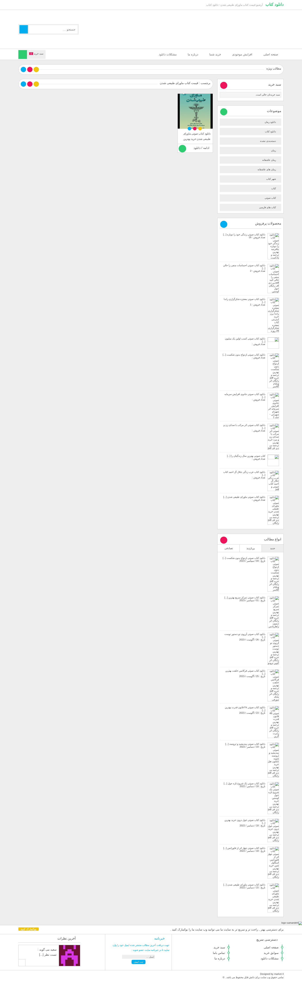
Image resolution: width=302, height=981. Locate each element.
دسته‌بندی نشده (268, 141)
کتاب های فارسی (267, 207)
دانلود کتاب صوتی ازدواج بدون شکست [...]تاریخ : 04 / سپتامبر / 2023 (244, 559)
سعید (53, 949)
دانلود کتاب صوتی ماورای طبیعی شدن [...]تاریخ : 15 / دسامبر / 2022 (244, 886)
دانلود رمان (270, 122)
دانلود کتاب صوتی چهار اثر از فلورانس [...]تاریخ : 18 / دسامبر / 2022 (244, 849)
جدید (272, 548)
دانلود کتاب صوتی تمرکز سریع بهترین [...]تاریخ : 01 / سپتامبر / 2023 (244, 599)
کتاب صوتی (270, 198)
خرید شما (215, 54)
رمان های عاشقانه (267, 169)
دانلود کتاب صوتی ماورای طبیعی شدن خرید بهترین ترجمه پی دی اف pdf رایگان (195, 139)
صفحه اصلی (270, 54)
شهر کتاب (271, 179)
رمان (273, 150)
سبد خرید (219, 947)
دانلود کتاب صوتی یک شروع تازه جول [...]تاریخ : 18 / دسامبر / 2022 (244, 785)
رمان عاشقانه (269, 160)
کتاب (273, 188)
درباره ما (193, 54)
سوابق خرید (271, 953)
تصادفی (228, 548)
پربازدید (251, 548)
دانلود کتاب (275, 4)
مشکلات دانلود (168, 54)
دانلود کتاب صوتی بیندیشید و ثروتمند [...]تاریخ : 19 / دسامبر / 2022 (245, 745)
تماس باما (219, 953)
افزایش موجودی (242, 54)
